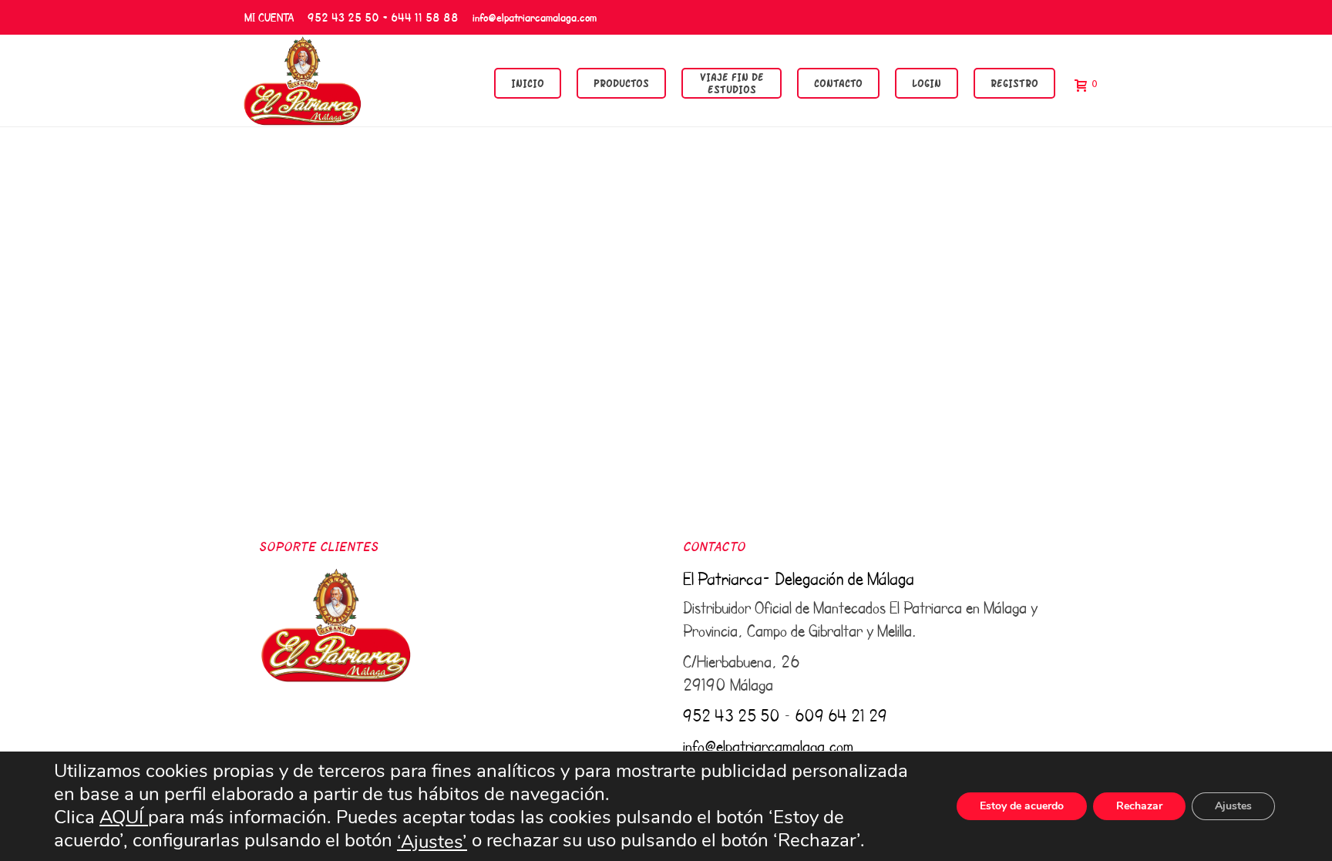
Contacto (838, 82)
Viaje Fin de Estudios (732, 83)
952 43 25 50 (731, 715)
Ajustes (1233, 806)
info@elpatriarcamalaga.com (535, 17)
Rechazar (1139, 806)
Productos (621, 82)
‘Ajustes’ (432, 841)
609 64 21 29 (841, 715)
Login (926, 82)
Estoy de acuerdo (1022, 806)
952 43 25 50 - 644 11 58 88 (383, 17)
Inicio (527, 82)
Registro (1014, 82)
